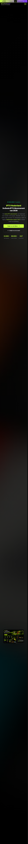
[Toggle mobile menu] (25, 4)
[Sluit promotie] (24, 1)
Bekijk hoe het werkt (14, 230)
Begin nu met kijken (13, 226)
